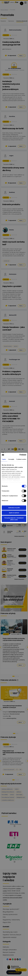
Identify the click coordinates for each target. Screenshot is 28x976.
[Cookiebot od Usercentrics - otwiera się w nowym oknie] (19, 455)
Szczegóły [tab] (11, 459)
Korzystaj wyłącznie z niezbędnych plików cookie (14, 518)
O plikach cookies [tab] (21, 459)
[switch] (24, 491)
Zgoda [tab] (4, 459)
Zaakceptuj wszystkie (14, 507)
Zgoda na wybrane (14, 512)
